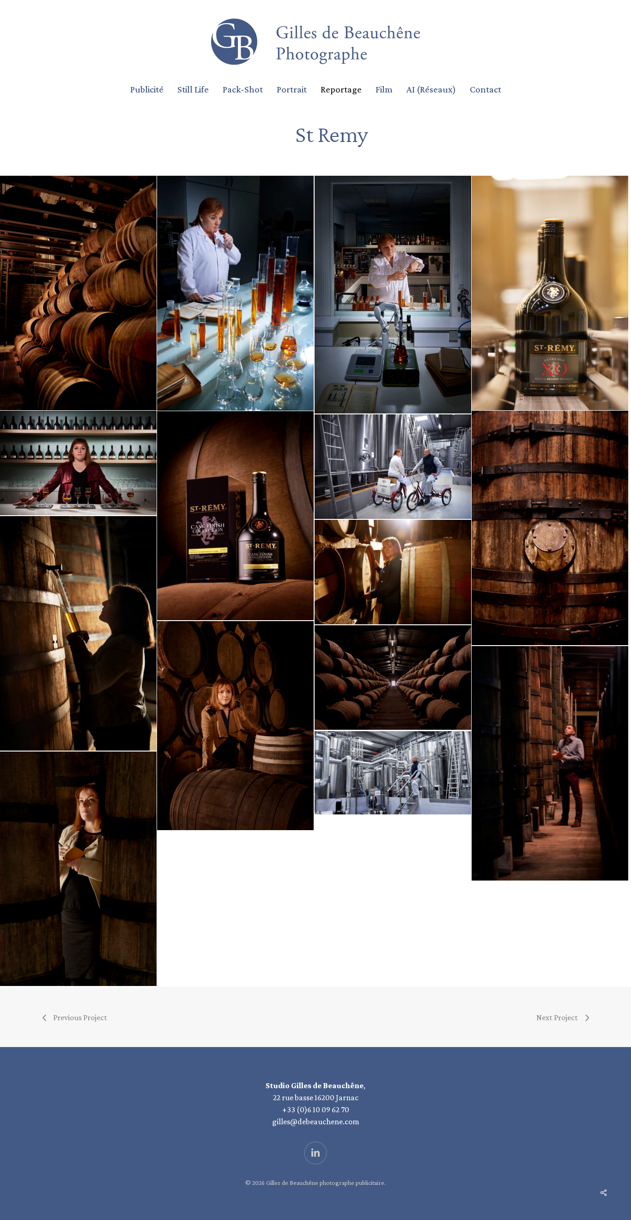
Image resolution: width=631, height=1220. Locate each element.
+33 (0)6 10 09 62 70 (315, 1109)
